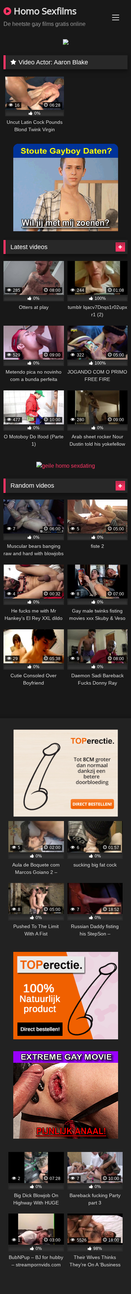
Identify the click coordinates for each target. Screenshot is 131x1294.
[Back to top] (109, 1273)
